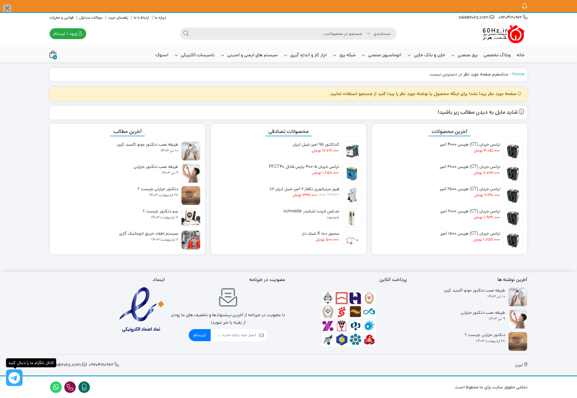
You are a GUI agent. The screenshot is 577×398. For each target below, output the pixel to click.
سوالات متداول (90, 17)
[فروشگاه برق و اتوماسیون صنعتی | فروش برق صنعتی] (503, 33)
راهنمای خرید (118, 17)
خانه (520, 55)
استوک (161, 55)
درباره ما (160, 17)
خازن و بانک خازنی (429, 55)
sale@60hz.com (474, 17)
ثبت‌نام (200, 335)
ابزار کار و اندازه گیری (308, 55)
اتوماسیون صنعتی (384, 55)
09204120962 (511, 17)
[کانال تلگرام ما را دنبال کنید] (14, 377)
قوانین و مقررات (61, 17)
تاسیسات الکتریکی (197, 55)
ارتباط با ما (141, 17)
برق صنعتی (467, 55)
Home (518, 74)
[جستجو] (186, 34)
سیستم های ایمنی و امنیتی (252, 55)
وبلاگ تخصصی (497, 55)
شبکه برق (347, 55)
